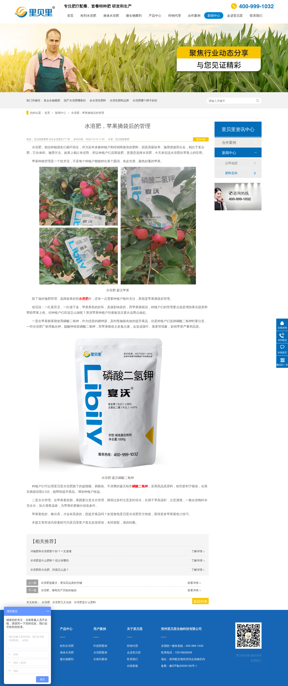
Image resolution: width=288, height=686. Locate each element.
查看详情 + (194, 583)
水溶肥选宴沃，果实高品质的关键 (61, 583)
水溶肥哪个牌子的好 (145, 100)
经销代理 (174, 15)
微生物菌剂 (134, 15)
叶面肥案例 (100, 646)
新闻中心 (213, 15)
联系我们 (256, 15)
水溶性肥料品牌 (119, 100)
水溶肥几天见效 (62, 602)
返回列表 (201, 139)
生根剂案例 (100, 659)
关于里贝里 (135, 629)
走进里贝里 (235, 15)
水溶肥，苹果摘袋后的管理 (87, 113)
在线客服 (132, 666)
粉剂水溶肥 (88, 15)
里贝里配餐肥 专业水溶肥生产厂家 (52, 139)
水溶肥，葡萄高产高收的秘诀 (59, 590)
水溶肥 (46, 602)
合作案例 (194, 15)
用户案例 (99, 629)
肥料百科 (231, 173)
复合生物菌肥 (52, 100)
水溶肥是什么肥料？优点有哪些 (49, 560)
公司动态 (231, 163)
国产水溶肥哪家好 (75, 100)
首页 (70, 15)
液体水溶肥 (111, 15)
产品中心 (155, 15)
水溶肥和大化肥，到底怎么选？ (49, 569)
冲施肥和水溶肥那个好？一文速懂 (51, 551)
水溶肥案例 (100, 652)
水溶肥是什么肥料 (85, 602)
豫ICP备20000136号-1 (183, 666)
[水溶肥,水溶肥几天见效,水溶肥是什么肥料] (35, 16)
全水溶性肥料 (98, 100)
